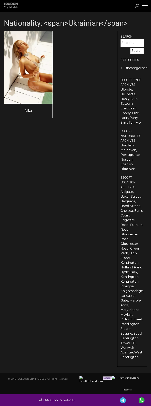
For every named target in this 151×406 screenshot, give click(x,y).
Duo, (134, 99)
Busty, (126, 99)
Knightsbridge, (132, 291)
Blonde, (127, 89)
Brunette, (128, 94)
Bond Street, (131, 206)
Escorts (127, 389)
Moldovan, (129, 150)
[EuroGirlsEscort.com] (91, 383)
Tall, (132, 122)
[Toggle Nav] (144, 5)
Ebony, (126, 113)
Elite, (136, 113)
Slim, (125, 122)
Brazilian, (127, 145)
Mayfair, (127, 314)
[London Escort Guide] (107, 383)
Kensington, (130, 277)
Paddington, (130, 324)
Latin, (125, 118)
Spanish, (127, 164)
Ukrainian (128, 169)
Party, (134, 118)
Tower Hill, (129, 343)
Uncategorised (136, 68)
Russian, (127, 159)
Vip (138, 122)
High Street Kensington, (130, 258)
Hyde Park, (129, 272)
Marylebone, (130, 310)
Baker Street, (131, 196)
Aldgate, (127, 192)
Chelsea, (127, 211)
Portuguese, (130, 155)
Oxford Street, (132, 319)
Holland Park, (131, 267)
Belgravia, (128, 201)
